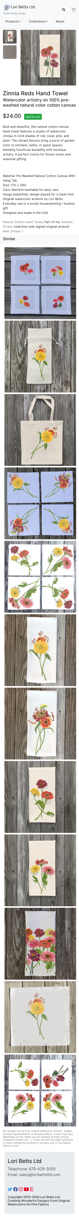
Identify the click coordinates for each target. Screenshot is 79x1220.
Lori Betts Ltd (19, 10)
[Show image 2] (10, 52)
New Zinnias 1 (13, 231)
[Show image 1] (10, 37)
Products (12, 21)
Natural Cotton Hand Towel (23, 222)
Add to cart (33, 116)
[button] (73, 9)
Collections (37, 21)
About (60, 21)
